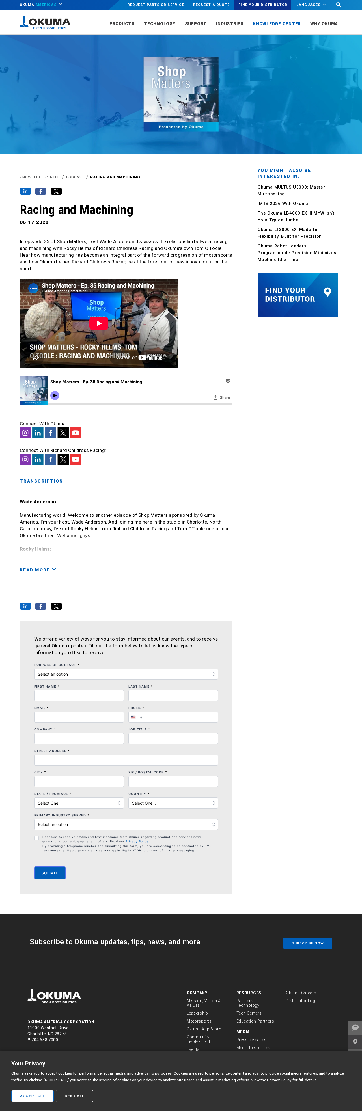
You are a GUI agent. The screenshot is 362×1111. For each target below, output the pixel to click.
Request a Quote (211, 5)
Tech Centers (249, 1013)
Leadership (197, 1013)
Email (41, 708)
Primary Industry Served (61, 815)
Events (193, 1049)
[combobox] (137, 717)
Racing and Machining (115, 177)
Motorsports (199, 1021)
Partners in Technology (248, 1003)
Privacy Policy (137, 841)
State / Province (53, 794)
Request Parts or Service (156, 5)
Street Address (52, 751)
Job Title (139, 729)
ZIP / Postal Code (147, 772)
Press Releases (251, 1039)
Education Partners (255, 1021)
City (40, 772)
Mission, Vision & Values (204, 1003)
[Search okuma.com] (338, 5)
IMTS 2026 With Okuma (283, 203)
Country (139, 794)
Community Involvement (198, 1039)
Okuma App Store (204, 1029)
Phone (136, 708)
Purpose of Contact (56, 665)
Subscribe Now (308, 943)
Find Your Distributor (262, 5)
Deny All (75, 1096)
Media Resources (253, 1047)
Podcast (75, 177)
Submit (50, 873)
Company (45, 729)
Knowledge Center (40, 177)
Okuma (38, 5)
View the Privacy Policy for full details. (284, 1080)
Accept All (32, 1096)
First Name (46, 686)
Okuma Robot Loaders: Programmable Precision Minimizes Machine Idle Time (297, 252)
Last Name (140, 686)
